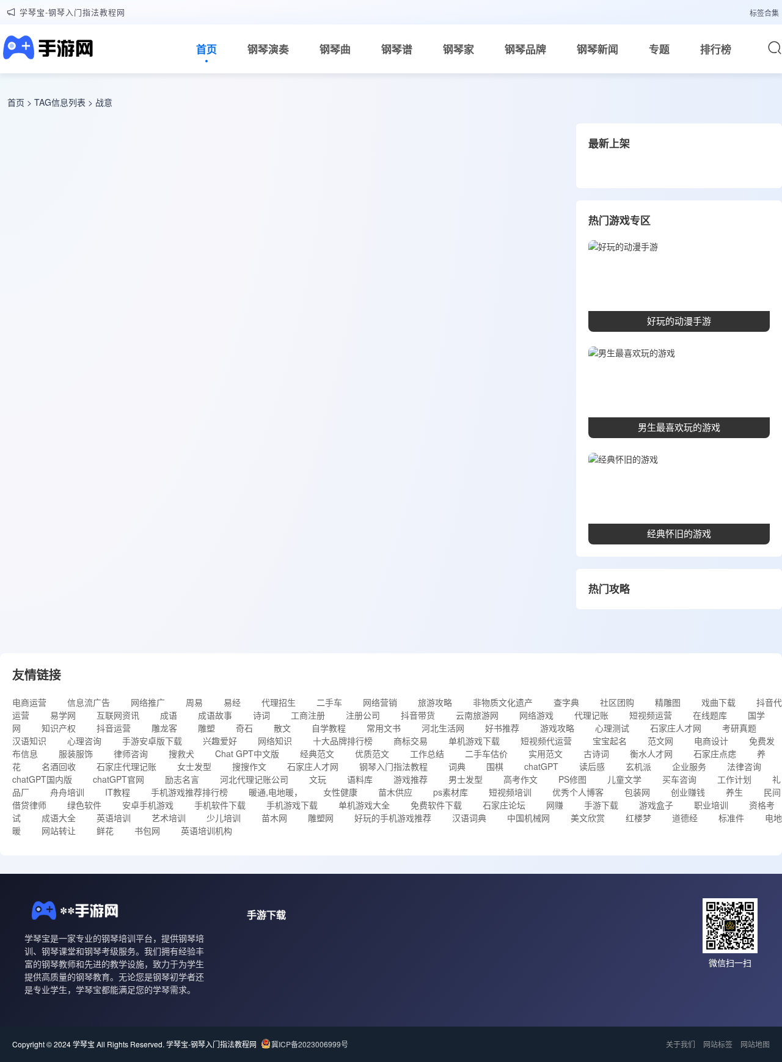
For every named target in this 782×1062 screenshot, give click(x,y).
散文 (282, 728)
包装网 (637, 792)
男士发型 (465, 779)
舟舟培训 (67, 792)
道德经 (685, 817)
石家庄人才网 (675, 728)
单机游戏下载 (474, 740)
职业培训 (711, 805)
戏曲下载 (718, 702)
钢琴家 (458, 49)
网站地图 (755, 1044)
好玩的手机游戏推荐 (392, 817)
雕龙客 (164, 728)
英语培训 (114, 817)
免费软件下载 (436, 805)
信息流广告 (88, 702)
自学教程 (329, 728)
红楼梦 (638, 817)
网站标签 (718, 1044)
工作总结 (427, 753)
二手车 (329, 702)
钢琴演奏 (268, 49)
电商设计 (711, 740)
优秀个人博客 (578, 792)
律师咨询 (131, 753)
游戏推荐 (410, 779)
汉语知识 (29, 740)
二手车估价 (486, 753)
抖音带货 (418, 715)
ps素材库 (450, 792)
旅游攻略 (435, 702)
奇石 (244, 728)
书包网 (147, 830)
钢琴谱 (396, 49)
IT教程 (117, 792)
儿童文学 (624, 779)
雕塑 (206, 728)
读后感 (592, 766)
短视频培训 (510, 792)
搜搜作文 (249, 766)
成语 (168, 715)
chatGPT (541, 766)
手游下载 (601, 805)
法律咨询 (744, 766)
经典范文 (317, 753)
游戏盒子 (656, 805)
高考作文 (520, 779)
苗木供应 (395, 792)
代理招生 (278, 702)
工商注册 (308, 715)
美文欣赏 (588, 817)
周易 (194, 702)
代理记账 (591, 715)
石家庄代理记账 (126, 766)
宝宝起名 (610, 740)
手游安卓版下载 (152, 740)
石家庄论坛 (504, 805)
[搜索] (774, 47)
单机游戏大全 (364, 805)
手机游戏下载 (292, 805)
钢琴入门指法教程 (393, 766)
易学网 (63, 715)
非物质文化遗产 (503, 702)
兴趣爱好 (220, 740)
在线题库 (710, 715)
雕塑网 (321, 817)
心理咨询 (84, 740)
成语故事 (215, 715)
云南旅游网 (477, 715)
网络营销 (380, 702)
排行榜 (715, 49)
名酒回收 (59, 766)
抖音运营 (114, 728)
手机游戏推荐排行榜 (189, 792)
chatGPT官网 (118, 779)
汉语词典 (469, 817)
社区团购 (617, 702)
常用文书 (384, 728)
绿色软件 (84, 805)
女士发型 (194, 766)
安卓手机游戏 (148, 805)
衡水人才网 (651, 753)
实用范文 (545, 753)
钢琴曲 (335, 49)
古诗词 (596, 753)
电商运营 (29, 702)
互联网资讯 (118, 715)
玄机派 (638, 766)
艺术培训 (169, 817)
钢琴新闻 (597, 49)
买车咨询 (679, 779)
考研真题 (739, 728)
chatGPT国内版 (42, 779)
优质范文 (372, 753)
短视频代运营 (546, 740)
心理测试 (612, 728)
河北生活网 (443, 728)
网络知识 (275, 740)
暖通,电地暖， (275, 792)
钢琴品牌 (525, 49)
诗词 (261, 715)
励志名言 (182, 779)
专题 (659, 49)
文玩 (317, 779)
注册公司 (363, 715)
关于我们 (680, 1044)
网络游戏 (536, 715)
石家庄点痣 (714, 753)
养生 (734, 792)
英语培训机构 (206, 830)
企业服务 (689, 766)
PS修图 (572, 779)
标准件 (731, 817)
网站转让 (59, 830)
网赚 (554, 805)
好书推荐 (502, 728)
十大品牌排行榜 (343, 740)
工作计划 (734, 779)
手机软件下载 (220, 805)
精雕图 (668, 702)
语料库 (360, 779)
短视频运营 (650, 715)
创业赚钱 (688, 792)
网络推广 (148, 702)
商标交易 (410, 740)
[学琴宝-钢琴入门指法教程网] (46, 48)
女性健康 (340, 792)
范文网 (660, 740)
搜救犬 (181, 753)
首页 (206, 49)
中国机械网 (528, 817)
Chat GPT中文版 (247, 753)
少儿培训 (223, 817)
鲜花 (105, 830)
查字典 (566, 702)
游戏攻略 (557, 728)
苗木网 (274, 817)
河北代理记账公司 (254, 779)
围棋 (494, 766)
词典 (457, 766)
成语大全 (59, 817)
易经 (232, 702)
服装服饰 (76, 753)
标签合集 (764, 12)
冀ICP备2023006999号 (309, 1044)
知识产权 (59, 728)
